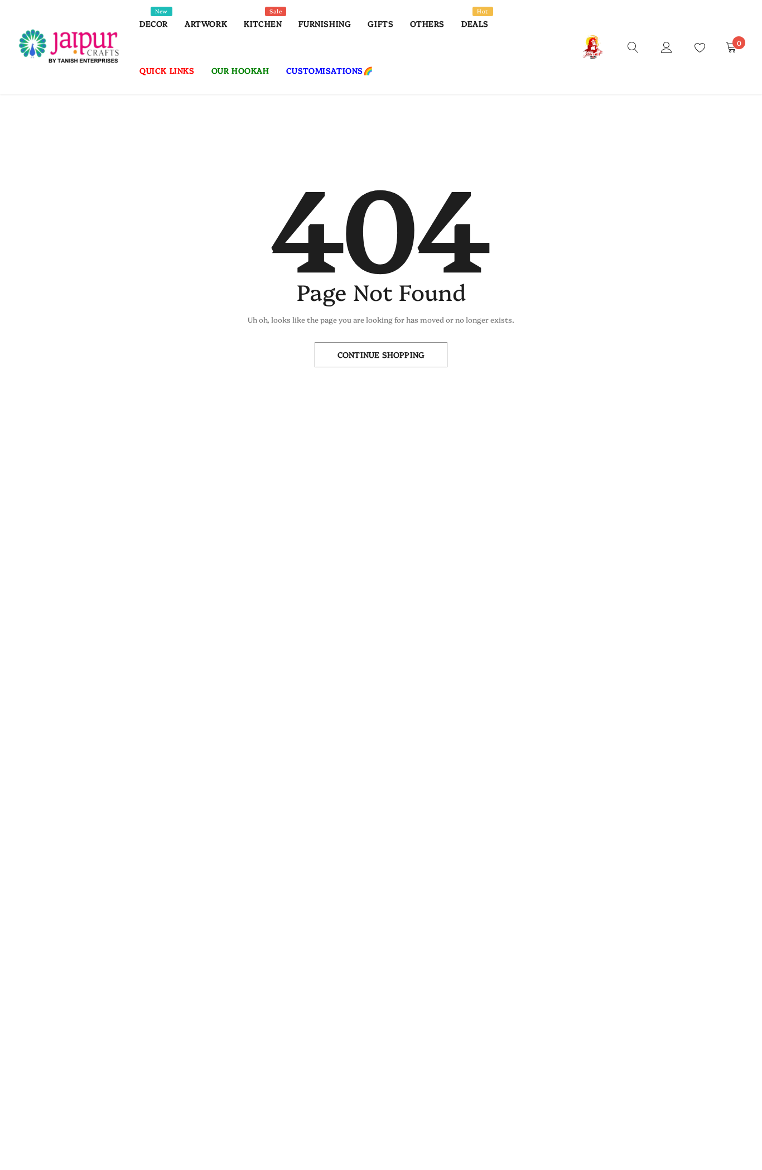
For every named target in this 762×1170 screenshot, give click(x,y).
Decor (153, 23)
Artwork (206, 23)
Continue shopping (381, 354)
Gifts (380, 23)
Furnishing (324, 23)
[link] (633, 46)
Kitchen (263, 23)
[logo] (70, 47)
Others (427, 23)
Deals (475, 23)
